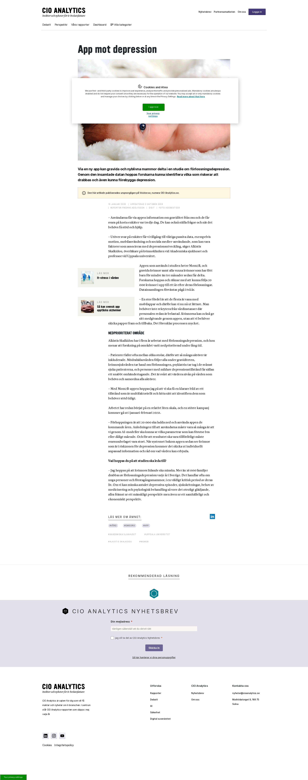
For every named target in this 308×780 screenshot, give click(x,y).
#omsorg (129, 525)
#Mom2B (144, 541)
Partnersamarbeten (224, 11)
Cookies (47, 745)
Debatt (46, 24)
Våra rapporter (80, 24)
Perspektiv (61, 24)
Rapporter (155, 693)
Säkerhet (155, 712)
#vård (113, 525)
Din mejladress (120, 621)
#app (146, 525)
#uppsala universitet (157, 534)
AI (151, 706)
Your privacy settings (13, 777)
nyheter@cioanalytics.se (246, 693)
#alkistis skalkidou (120, 541)
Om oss (242, 11)
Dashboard (99, 24)
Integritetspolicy (64, 745)
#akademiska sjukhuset (122, 534)
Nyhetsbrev (205, 11)
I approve (153, 107)
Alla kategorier (123, 24)
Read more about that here (191, 96)
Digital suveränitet (160, 718)
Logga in (257, 11)
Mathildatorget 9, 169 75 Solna (245, 701)
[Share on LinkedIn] (212, 516)
